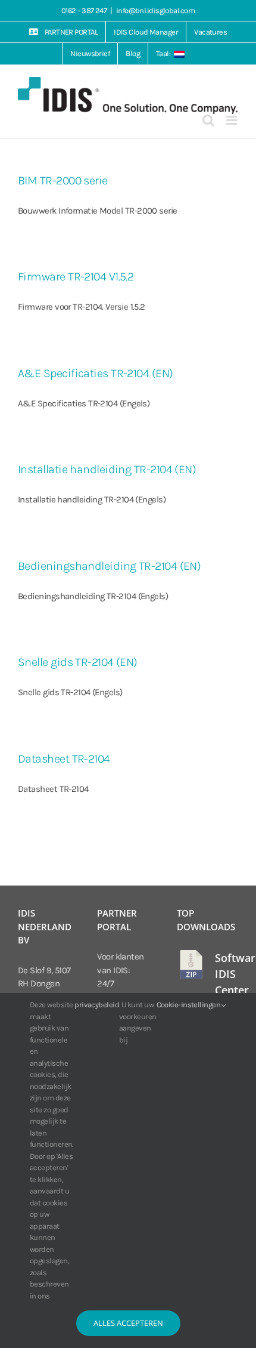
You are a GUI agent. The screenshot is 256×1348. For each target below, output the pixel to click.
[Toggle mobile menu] (232, 120)
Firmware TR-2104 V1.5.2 (75, 276)
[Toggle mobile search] (208, 120)
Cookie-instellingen (189, 1004)
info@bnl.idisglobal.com (155, 10)
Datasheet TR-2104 (64, 759)
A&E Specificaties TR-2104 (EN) (95, 373)
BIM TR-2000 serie (63, 180)
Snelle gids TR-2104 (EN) (78, 662)
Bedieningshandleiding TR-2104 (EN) (109, 566)
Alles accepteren (128, 1323)
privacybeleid (96, 1004)
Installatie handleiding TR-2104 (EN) (107, 469)
